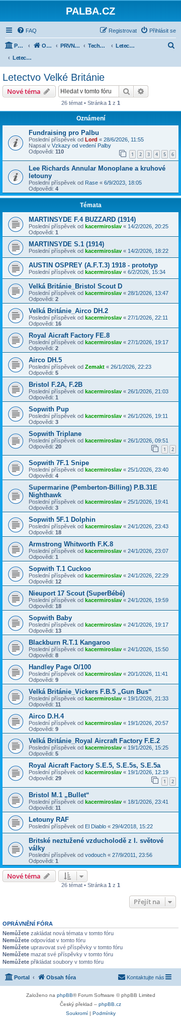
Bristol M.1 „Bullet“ (59, 795)
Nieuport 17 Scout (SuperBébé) (77, 593)
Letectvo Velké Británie (54, 77)
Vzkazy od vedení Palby (81, 145)
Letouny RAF (49, 819)
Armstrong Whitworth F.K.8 (71, 544)
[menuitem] (27, 31)
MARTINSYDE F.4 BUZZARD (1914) (82, 219)
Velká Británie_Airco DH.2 (68, 311)
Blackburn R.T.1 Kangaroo (69, 642)
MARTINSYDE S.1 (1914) (66, 244)
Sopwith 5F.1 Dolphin (62, 519)
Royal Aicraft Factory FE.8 (69, 335)
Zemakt (95, 367)
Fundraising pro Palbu (64, 132)
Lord (91, 139)
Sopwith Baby (50, 618)
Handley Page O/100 (60, 667)
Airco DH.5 (45, 360)
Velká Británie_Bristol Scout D (75, 286)
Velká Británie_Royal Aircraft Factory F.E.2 (94, 741)
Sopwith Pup (49, 409)
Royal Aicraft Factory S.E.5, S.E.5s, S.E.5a (94, 765)
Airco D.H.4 (46, 716)
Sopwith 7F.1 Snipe (59, 463)
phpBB (65, 995)
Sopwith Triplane (55, 433)
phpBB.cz (110, 1004)
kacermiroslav (103, 226)
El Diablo (95, 826)
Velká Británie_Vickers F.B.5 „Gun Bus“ (90, 691)
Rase (91, 183)
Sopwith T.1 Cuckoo (60, 568)
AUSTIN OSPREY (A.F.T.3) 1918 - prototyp (93, 265)
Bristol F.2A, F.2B (55, 384)
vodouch (95, 855)
